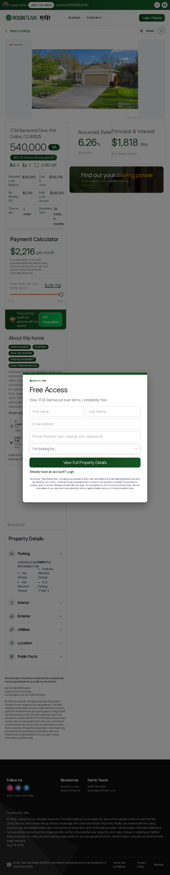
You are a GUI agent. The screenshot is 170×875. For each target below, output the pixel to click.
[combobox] (85, 449)
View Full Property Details (85, 462)
